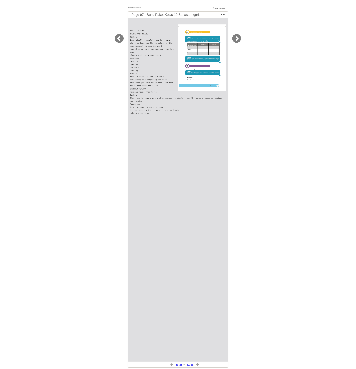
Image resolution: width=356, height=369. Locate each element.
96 (181, 364)
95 (177, 364)
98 (188, 364)
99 (192, 364)
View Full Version (220, 8)
